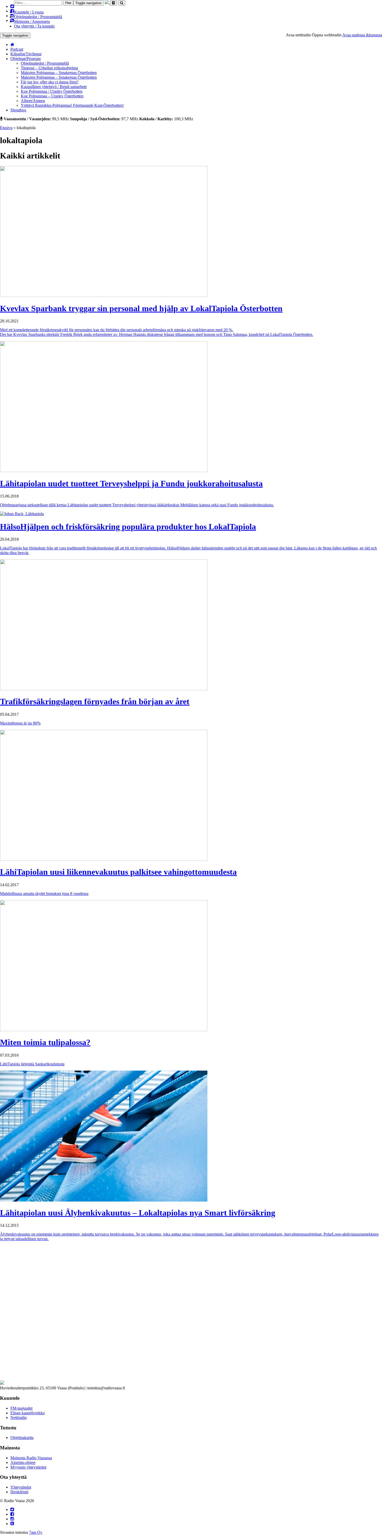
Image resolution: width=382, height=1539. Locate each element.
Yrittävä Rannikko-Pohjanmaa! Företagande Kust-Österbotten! (72, 105)
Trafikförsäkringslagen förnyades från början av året (94, 701)
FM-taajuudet (21, 1408)
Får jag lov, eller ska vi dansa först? (49, 82)
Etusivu (6, 127)
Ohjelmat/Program (25, 58)
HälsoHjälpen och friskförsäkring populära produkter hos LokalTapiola (128, 526)
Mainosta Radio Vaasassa (31, 1458)
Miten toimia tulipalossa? (45, 1042)
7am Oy (35, 1532)
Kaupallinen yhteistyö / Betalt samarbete (54, 86)
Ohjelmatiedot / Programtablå (38, 17)
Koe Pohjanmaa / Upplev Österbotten (51, 91)
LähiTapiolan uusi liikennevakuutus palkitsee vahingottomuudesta (118, 872)
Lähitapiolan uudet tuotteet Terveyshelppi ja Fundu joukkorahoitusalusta (131, 483)
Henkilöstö (19, 1492)
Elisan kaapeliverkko (27, 1413)
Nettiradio (18, 1417)
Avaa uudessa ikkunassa (362, 35)
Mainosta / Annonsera (32, 21)
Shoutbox (18, 110)
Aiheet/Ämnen (33, 100)
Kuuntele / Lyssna (29, 12)
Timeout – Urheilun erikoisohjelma (49, 68)
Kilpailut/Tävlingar (26, 54)
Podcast (16, 49)
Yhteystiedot (20, 1487)
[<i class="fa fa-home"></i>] (12, 44)
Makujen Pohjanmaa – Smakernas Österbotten (59, 72)
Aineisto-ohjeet (22, 1462)
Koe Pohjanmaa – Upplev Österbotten (52, 96)
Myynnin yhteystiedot (28, 1467)
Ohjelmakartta (22, 1437)
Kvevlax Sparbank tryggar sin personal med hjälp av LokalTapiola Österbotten (141, 308)
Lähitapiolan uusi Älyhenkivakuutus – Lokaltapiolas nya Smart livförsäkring (137, 1212)
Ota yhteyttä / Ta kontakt (34, 26)
